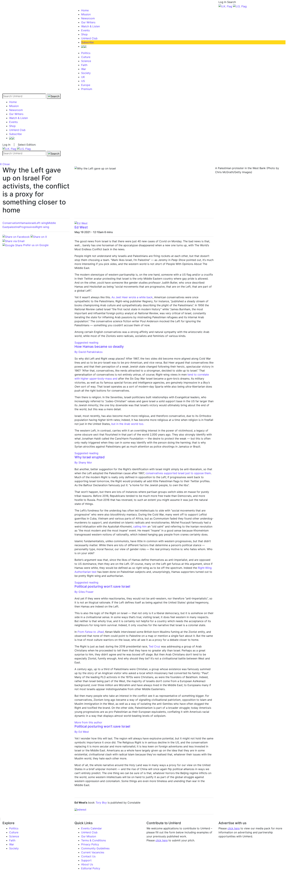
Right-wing (42, 227)
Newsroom (88, 18)
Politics (85, 53)
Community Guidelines (95, 848)
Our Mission (88, 836)
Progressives (27, 227)
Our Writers (88, 22)
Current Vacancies (92, 852)
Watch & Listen (90, 26)
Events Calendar (91, 828)
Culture (85, 57)
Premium (86, 89)
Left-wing (41, 223)
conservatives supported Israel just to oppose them (178, 473)
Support (86, 860)
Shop (84, 34)
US (83, 81)
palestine (13, 227)
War (83, 69)
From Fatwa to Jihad (91, 631)
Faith (84, 65)
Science (86, 61)
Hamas (24, 223)
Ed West (81, 227)
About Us (87, 864)
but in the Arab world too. (127, 424)
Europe (85, 85)
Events (85, 30)
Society (86, 73)
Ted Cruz (155, 646)
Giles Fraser (84, 591)
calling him (140, 526)
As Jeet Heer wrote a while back (132, 297)
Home (85, 10)
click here (162, 840)
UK (83, 77)
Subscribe (87, 42)
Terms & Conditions (93, 840)
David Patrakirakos (88, 352)
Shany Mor (83, 462)
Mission (86, 14)
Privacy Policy (90, 844)
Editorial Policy (90, 868)
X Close (5, 164)
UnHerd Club (89, 38)
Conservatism (11, 223)
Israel (31, 223)
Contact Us (88, 856)
